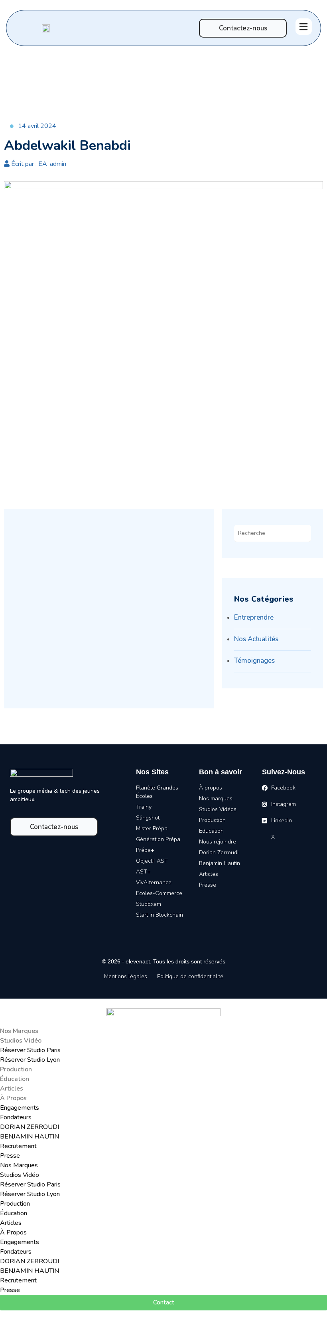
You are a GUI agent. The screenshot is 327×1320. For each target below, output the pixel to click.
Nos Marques (19, 1031)
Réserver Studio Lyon (30, 1059)
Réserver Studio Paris (30, 1050)
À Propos (13, 1098)
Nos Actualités (256, 639)
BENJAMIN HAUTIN (29, 1136)
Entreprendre (254, 617)
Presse (10, 1155)
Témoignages (254, 660)
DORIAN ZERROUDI (29, 1127)
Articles (11, 1088)
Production (16, 1069)
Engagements (19, 1107)
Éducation (14, 1079)
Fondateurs (16, 1117)
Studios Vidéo (20, 1040)
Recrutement (18, 1146)
